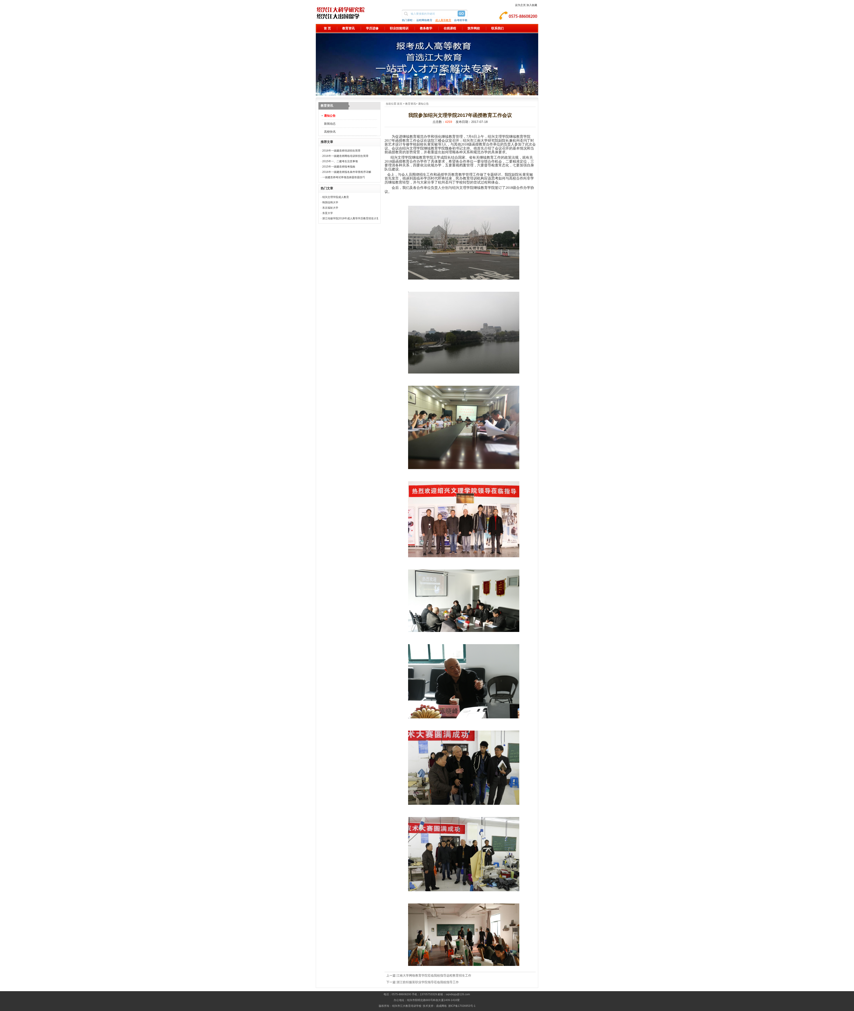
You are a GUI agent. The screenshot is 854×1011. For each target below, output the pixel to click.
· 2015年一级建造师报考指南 (338, 166)
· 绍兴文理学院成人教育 (335, 197)
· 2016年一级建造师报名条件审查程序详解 (346, 172)
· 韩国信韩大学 (329, 202)
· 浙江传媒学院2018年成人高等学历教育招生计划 (350, 218)
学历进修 (372, 28)
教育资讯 (348, 28)
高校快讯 (330, 131)
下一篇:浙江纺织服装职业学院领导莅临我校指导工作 (422, 982)
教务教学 (426, 28)
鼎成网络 (441, 1005)
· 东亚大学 (327, 213)
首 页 (327, 28)
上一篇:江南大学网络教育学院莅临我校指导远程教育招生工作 (428, 975)
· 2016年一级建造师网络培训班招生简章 (345, 156)
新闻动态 (330, 123)
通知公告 (330, 115)
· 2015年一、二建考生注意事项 (339, 161)
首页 (399, 103)
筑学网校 (473, 28)
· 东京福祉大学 (329, 207)
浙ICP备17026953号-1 (461, 1005)
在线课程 (450, 28)
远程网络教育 (424, 20)
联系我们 (497, 28)
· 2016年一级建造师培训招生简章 (341, 150)
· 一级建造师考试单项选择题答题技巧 (343, 177)
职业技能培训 (399, 28)
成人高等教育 (443, 20)
